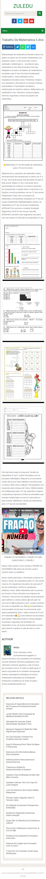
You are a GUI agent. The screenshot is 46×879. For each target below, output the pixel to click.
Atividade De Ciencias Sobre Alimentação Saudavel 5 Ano (18, 722)
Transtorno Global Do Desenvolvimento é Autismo (18, 768)
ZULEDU (23, 6)
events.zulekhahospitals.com (12, 873)
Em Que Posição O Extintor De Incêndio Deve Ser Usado (19, 738)
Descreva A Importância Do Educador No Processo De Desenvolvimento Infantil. (22, 706)
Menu (5, 31)
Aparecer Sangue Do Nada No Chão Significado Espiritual (21, 730)
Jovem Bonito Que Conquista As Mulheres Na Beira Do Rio (20, 715)
